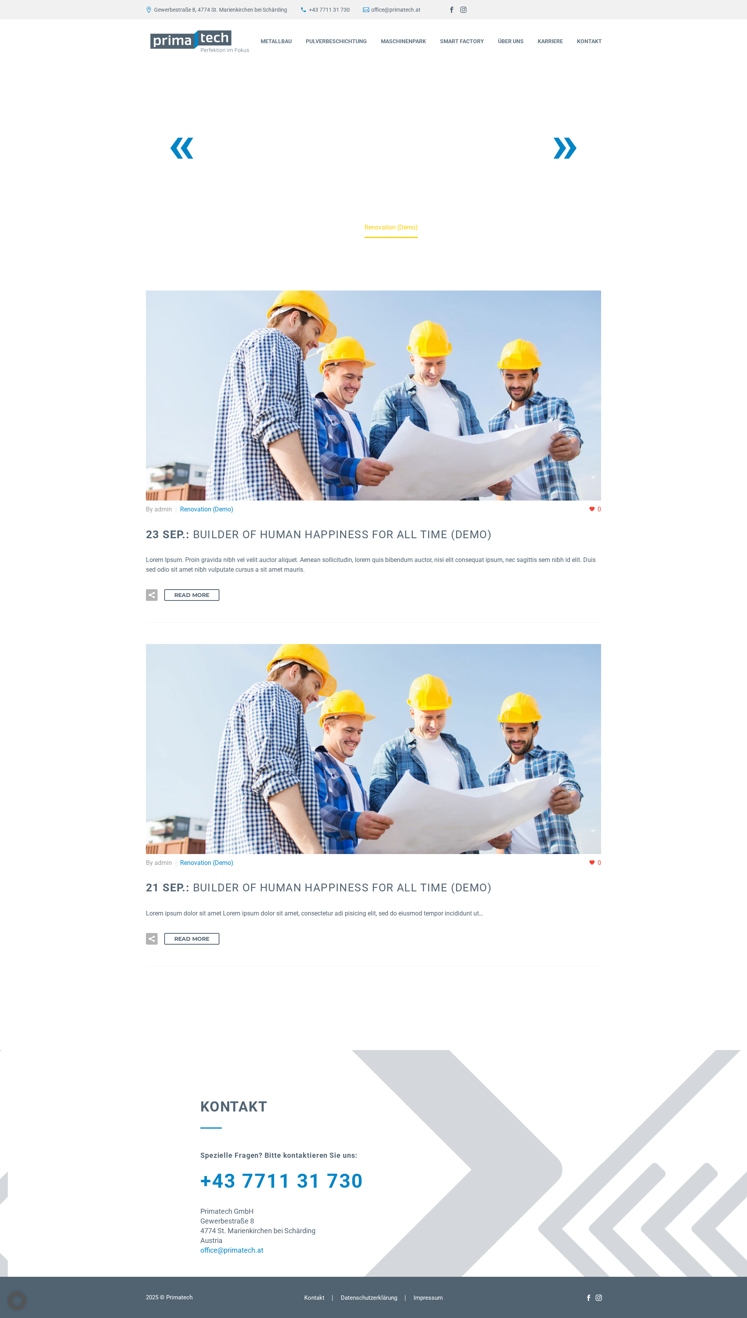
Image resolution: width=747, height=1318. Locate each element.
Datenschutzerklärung (369, 1298)
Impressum (428, 1298)
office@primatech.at (396, 10)
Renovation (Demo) (206, 509)
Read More (191, 595)
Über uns (511, 41)
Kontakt (589, 41)
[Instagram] (463, 10)
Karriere (550, 41)
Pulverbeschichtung (336, 41)
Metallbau (276, 41)
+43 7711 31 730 (329, 10)
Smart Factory (462, 41)
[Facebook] (452, 10)
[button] (152, 595)
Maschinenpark (403, 41)
